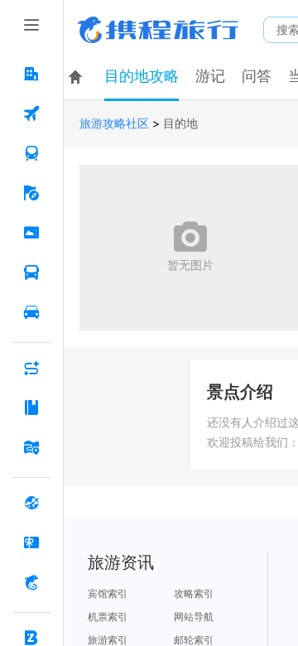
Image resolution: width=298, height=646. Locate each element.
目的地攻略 (141, 76)
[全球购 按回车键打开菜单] (31, 502)
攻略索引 (194, 594)
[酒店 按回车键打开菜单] (31, 73)
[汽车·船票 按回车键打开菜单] (31, 272)
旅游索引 (107, 640)
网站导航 (194, 617)
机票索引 (107, 617)
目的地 (180, 124)
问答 (257, 76)
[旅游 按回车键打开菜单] (31, 193)
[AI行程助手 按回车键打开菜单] (31, 367)
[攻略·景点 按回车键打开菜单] (31, 407)
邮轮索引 (194, 640)
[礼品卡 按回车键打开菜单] (31, 542)
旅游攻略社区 (114, 124)
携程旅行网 (158, 30)
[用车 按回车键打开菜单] (31, 312)
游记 (210, 76)
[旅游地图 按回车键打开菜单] (31, 447)
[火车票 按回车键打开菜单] (31, 153)
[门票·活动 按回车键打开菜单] (31, 232)
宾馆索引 (107, 594)
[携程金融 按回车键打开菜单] (31, 582)
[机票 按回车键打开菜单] (31, 113)
